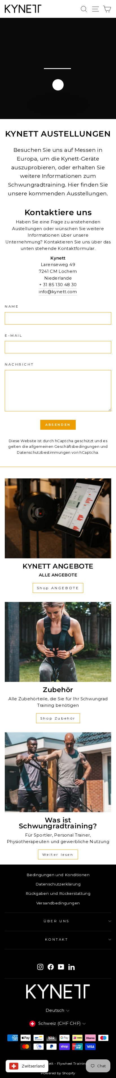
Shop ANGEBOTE (58, 588)
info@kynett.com (58, 291)
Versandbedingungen (58, 903)
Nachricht (19, 364)
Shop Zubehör (58, 718)
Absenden (58, 425)
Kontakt (56, 939)
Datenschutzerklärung (58, 884)
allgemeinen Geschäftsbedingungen (64, 446)
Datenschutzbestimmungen (43, 452)
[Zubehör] (58, 642)
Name (12, 306)
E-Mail (14, 336)
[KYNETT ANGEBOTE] (58, 518)
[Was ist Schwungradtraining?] (58, 772)
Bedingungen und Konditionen (58, 874)
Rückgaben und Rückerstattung (58, 893)
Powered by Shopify (58, 1073)
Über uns (56, 921)
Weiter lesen (57, 854)
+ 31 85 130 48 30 (58, 284)
